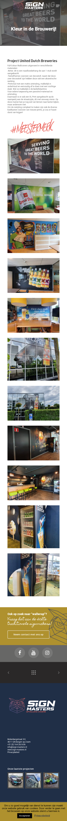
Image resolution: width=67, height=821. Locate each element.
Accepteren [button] (24, 816)
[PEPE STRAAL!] (33, 780)
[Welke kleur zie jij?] (15, 780)
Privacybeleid (13, 752)
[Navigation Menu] (58, 5)
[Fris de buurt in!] (51, 780)
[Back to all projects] (33, 671)
